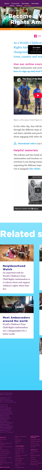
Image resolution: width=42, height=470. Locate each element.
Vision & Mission (34, 451)
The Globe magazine (5, 453)
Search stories (3, 455)
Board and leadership (35, 455)
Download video (27, 143)
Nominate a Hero (34, 443)
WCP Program (3, 439)
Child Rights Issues (19, 467)
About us (19, 5)
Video (1, 441)
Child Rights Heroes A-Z (36, 441)
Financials (32, 457)
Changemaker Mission (5, 451)
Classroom (27, 5)
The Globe (34, 168)
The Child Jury (18, 462)
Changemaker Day (4, 450)
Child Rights (25, 3)
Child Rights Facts (19, 450)
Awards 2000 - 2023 (35, 439)
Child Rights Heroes (35, 436)
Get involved (15, 3)
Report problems (34, 461)
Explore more (3, 461)
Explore (6, 3)
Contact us (33, 459)
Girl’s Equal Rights (19, 448)
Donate (17, 443)
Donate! (36, 49)
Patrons (32, 453)
